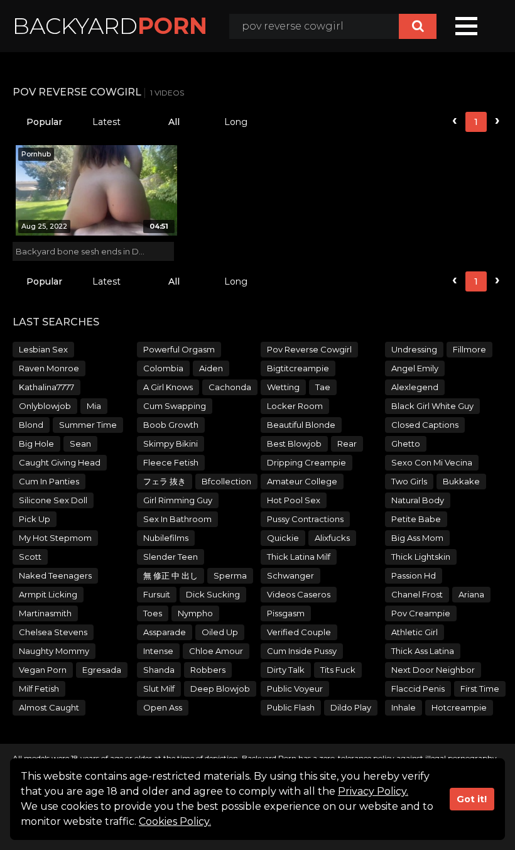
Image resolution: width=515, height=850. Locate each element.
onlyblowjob (45, 406)
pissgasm (286, 613)
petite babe (416, 519)
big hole (36, 444)
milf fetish (39, 689)
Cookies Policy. (175, 821)
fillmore (469, 349)
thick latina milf (298, 557)
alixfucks (332, 538)
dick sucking (213, 594)
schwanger (290, 575)
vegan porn (43, 670)
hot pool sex (293, 500)
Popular (44, 122)
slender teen (170, 557)
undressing (414, 349)
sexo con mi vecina (431, 462)
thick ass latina (422, 651)
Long (235, 122)
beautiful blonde (301, 425)
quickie (283, 538)
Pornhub (36, 154)
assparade (164, 632)
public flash (291, 707)
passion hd (413, 575)
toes (152, 613)
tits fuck (337, 670)
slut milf (159, 689)
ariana (471, 594)
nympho (195, 613)
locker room (295, 406)
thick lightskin (420, 557)
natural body (417, 500)
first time (479, 689)
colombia (163, 368)
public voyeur (295, 689)
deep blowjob (220, 689)
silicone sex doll (53, 500)
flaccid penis (418, 689)
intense (158, 651)
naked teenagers (55, 575)
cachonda (230, 387)
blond (31, 425)
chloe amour (216, 651)
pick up (34, 519)
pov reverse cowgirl (309, 349)
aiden (211, 368)
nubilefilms (165, 538)
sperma (230, 575)
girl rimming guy (177, 500)
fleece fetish (170, 462)
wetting (283, 387)
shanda (159, 670)
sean (80, 444)
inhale (403, 707)
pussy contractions (305, 519)
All (174, 122)
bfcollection (226, 481)
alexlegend (414, 387)
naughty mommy (54, 651)
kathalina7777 (46, 387)
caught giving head (59, 462)
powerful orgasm (179, 349)
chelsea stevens (53, 632)
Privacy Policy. (373, 791)
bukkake (461, 481)
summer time (88, 425)
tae (322, 387)
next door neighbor (433, 670)
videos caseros (298, 594)
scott (30, 557)
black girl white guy (432, 406)
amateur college (302, 481)
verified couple (299, 632)
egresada (101, 670)
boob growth (170, 425)
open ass (162, 707)
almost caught (49, 707)
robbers (207, 670)
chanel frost (417, 594)
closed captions (424, 425)
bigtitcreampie (298, 368)
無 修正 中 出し (170, 575)
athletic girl (414, 632)
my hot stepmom (55, 538)
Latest (106, 122)
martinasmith (45, 613)
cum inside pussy (302, 651)
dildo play (350, 707)
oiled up (220, 632)
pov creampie (420, 613)
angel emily (414, 368)
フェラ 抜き (164, 481)
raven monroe (49, 368)
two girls (409, 481)
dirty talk (286, 670)
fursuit (156, 594)
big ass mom (417, 538)
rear (347, 444)
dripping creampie (306, 462)
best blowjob (294, 444)
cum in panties (49, 481)
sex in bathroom (177, 519)
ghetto (405, 444)
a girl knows (168, 387)
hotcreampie (459, 707)
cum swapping (174, 406)
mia (94, 406)
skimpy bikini (170, 444)
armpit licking (48, 594)
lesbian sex (43, 349)
